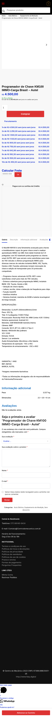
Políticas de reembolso (12, 554)
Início (3, 16)
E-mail (5, 481)
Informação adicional (29, 240)
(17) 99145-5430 (18, 523)
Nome (5, 470)
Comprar (25, 114)
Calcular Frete (12, 170)
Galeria (4, 240)
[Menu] (5, 4)
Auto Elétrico (12, 16)
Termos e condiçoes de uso (14, 546)
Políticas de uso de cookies (14, 557)
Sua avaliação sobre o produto (14, 447)
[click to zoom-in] (26, 45)
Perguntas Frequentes (11, 565)
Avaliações (44, 240)
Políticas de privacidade (12, 551)
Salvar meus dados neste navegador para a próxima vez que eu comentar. (27, 493)
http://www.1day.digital (26, 677)
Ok (18, 175)
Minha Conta (7, 575)
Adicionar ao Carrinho (26, 713)
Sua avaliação (8, 437)
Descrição (14, 240)
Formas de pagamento (11, 562)
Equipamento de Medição (29, 16)
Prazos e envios (9, 560)
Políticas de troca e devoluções (16, 549)
